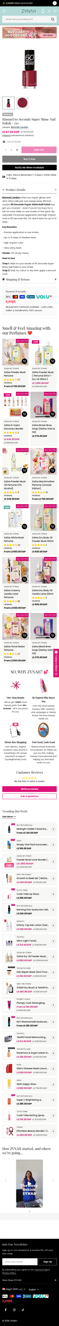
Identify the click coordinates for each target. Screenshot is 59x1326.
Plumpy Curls (23, 999)
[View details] (53, 829)
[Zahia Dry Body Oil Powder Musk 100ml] (43, 517)
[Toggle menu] (4, 11)
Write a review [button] (29, 789)
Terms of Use (41, 1269)
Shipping (6, 135)
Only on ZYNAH (24, 874)
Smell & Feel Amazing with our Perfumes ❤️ (26, 330)
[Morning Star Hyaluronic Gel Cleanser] (9, 910)
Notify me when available (29, 167)
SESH (19, 841)
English (32, 1289)
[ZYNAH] (29, 32)
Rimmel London (19, 127)
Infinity (20, 921)
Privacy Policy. (9, 1273)
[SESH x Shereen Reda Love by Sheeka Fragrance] (9, 1069)
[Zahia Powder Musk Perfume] (15, 352)
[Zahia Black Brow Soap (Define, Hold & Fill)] (43, 626)
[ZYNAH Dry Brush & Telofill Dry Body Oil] (9, 988)
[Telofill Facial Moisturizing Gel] (9, 1037)
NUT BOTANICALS (24, 825)
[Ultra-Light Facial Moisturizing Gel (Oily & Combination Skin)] (9, 941)
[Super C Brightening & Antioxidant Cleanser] (9, 1100)
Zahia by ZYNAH (11, 368)
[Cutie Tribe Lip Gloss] (9, 894)
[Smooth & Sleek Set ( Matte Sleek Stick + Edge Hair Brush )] (9, 878)
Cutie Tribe (22, 890)
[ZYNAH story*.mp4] (29, 1184)
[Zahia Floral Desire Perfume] (15, 626)
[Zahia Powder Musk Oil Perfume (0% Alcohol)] (15, 461)
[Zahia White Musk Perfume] (15, 517)
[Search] (52, 19)
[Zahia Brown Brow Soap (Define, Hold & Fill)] (43, 405)
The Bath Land (24, 968)
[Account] (49, 11)
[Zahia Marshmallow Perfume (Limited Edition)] (43, 461)
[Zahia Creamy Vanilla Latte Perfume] (15, 570)
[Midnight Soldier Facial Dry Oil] (9, 829)
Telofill (20, 937)
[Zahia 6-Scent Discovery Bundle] (15, 405)
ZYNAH (20, 1127)
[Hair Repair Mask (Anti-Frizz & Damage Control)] (9, 972)
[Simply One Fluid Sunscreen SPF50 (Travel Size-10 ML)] (9, 845)
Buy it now (29, 159)
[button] (56, 663)
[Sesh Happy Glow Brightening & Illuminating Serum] (9, 1084)
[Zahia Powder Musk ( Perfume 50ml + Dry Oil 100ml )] (43, 352)
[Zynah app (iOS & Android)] (43, 11)
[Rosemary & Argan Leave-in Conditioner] (9, 1053)
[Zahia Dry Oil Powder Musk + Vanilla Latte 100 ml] (9, 956)
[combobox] (29, 19)
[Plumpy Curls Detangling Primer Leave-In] (9, 1005)
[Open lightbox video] (29, 1184)
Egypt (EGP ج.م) (14, 1289)
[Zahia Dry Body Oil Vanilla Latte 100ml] (43, 570)
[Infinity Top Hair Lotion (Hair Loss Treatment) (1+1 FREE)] (9, 925)
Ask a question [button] (29, 796)
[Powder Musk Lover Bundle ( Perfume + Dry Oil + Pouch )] (9, 861)
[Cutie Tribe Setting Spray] (9, 1115)
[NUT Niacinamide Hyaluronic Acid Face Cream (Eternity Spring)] (9, 1022)
